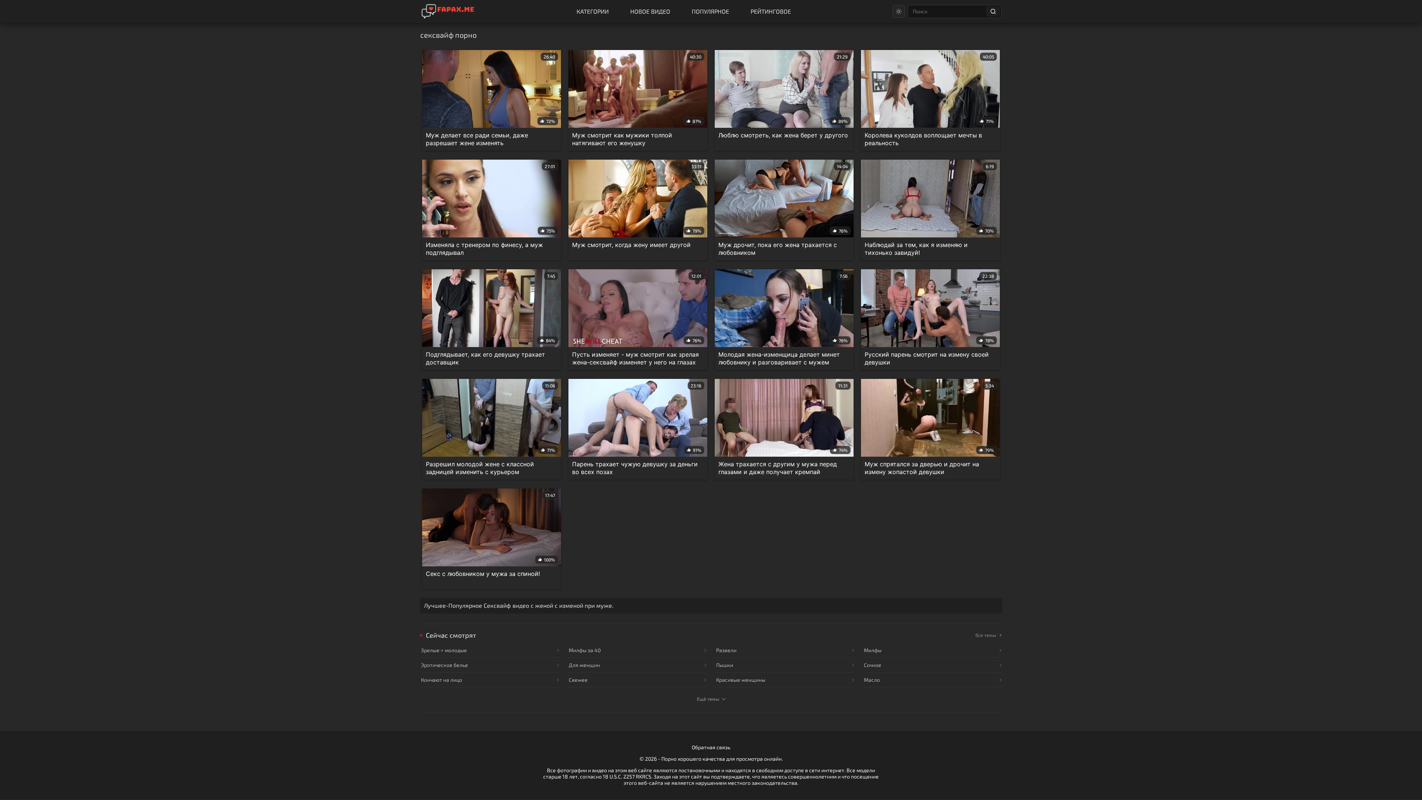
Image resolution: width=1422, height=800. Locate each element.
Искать (993, 11)
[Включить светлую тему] (898, 11)
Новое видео (650, 11)
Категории (593, 11)
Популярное (710, 11)
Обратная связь (711, 747)
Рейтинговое (771, 11)
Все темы (985, 635)
